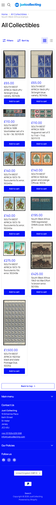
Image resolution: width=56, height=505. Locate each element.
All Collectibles (19, 14)
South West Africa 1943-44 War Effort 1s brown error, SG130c (40, 282)
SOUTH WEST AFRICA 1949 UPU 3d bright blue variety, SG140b (13, 91)
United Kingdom (27, 473)
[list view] (51, 40)
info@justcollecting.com (13, 436)
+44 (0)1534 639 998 (11, 433)
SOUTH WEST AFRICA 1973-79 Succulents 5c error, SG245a (14, 179)
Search (28, 493)
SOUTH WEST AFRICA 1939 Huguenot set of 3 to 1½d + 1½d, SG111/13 (40, 132)
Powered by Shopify (28, 499)
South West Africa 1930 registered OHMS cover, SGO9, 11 (41, 223)
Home (4, 14)
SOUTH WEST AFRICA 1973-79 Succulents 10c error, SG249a (12, 269)
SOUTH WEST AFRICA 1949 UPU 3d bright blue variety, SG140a (40, 91)
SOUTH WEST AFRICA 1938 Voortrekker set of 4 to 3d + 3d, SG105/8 (14, 130)
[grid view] (44, 40)
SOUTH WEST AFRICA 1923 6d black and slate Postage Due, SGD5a (12, 359)
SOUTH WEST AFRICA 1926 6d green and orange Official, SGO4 (40, 178)
